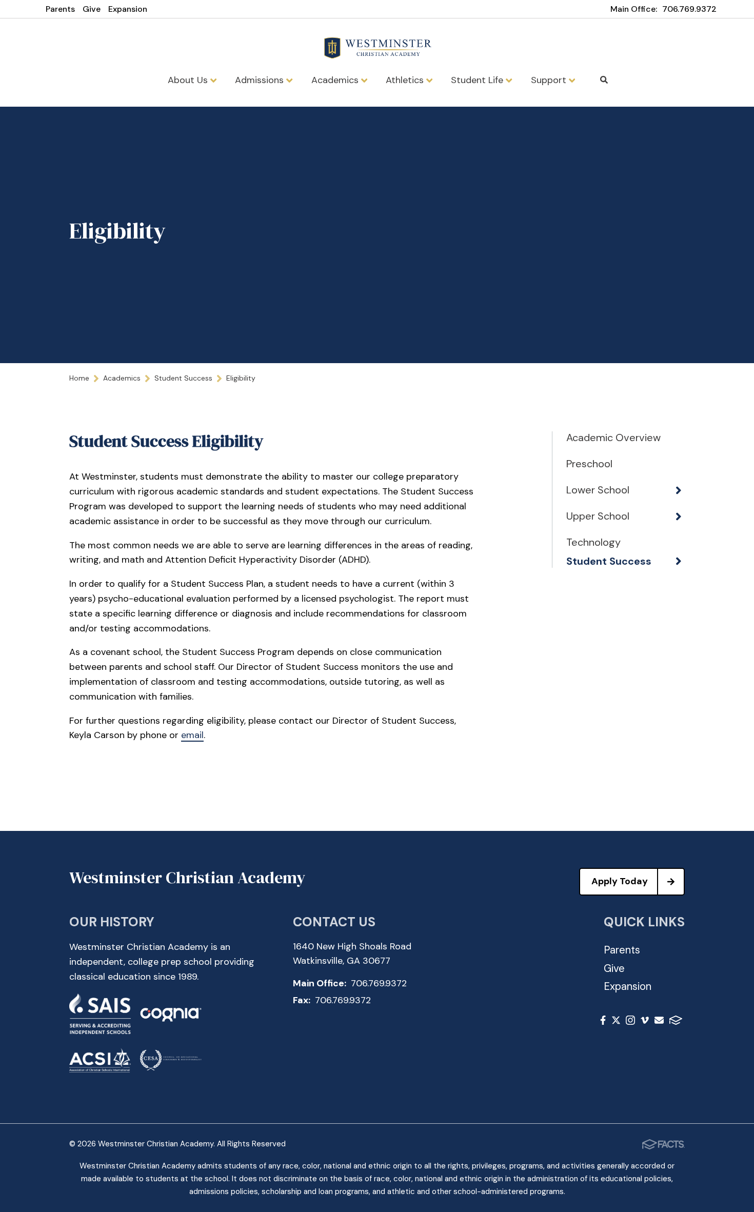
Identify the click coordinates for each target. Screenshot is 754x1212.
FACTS (675, 1022)
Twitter (616, 1022)
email (192, 735)
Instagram (630, 1022)
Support (550, 80)
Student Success (608, 561)
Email (659, 1022)
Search (603, 80)
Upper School (597, 516)
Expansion (127, 9)
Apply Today (619, 881)
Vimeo (645, 1022)
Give (92, 9)
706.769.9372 (689, 9)
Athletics (406, 80)
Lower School (597, 490)
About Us (189, 80)
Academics (336, 80)
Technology (593, 542)
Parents (60, 9)
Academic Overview (613, 437)
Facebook (603, 1022)
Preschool (589, 464)
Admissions (260, 80)
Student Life (478, 80)
